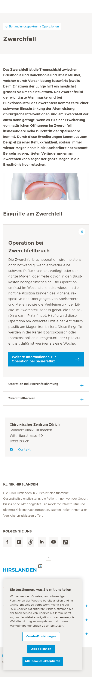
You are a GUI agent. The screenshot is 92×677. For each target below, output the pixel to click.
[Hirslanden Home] (46, 568)
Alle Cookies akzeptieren (42, 661)
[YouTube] (53, 542)
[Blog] (65, 542)
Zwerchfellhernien (21, 398)
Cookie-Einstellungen (41, 636)
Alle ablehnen (41, 649)
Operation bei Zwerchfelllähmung (33, 384)
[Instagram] (19, 542)
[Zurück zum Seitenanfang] (48, 557)
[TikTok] (30, 542)
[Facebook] (7, 542)
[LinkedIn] (42, 542)
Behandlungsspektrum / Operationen (34, 26)
